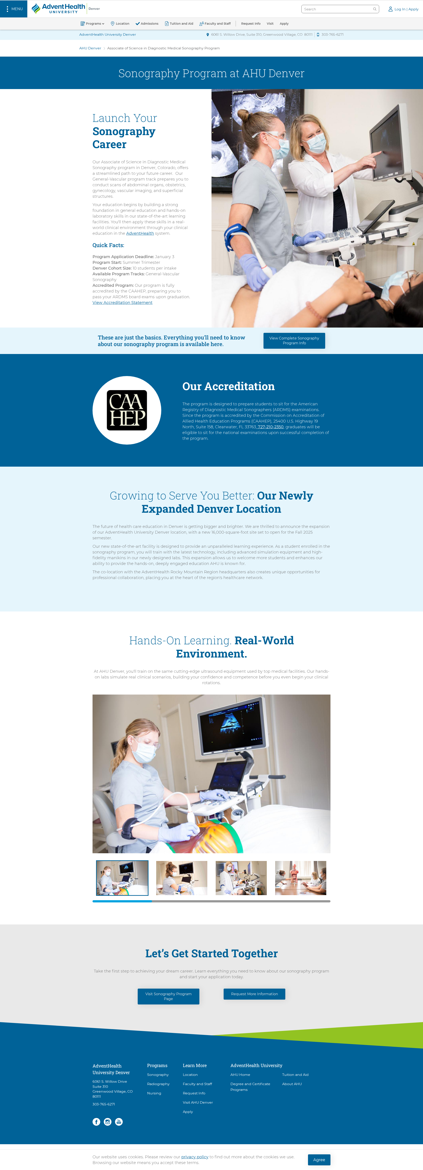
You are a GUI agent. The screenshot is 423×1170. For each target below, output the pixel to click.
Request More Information (254, 994)
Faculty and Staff (197, 1084)
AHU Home (240, 1075)
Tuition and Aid (295, 1075)
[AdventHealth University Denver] (66, 8)
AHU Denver (90, 48)
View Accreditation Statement (122, 302)
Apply (188, 1112)
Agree (319, 1159)
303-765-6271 (104, 1104)
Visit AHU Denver (198, 1102)
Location (190, 1075)
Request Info (194, 1093)
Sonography (158, 1075)
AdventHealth (140, 233)
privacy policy (194, 1157)
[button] (13, 8)
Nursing (154, 1093)
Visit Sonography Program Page (168, 996)
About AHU (292, 1084)
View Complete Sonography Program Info (294, 340)
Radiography (158, 1084)
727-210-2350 (271, 427)
